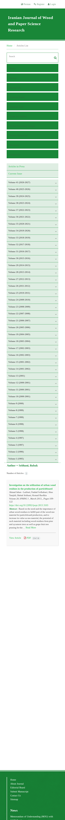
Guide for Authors (18, 116)
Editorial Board (17, 97)
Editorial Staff (16, 107)
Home (9, 45)
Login (53, 4)
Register (40, 4)
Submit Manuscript (19, 135)
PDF (32, 538)
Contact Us (15, 154)
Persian (26, 4)
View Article (15, 538)
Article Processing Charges (22, 126)
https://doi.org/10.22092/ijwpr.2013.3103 (28, 505)
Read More (31, 527)
